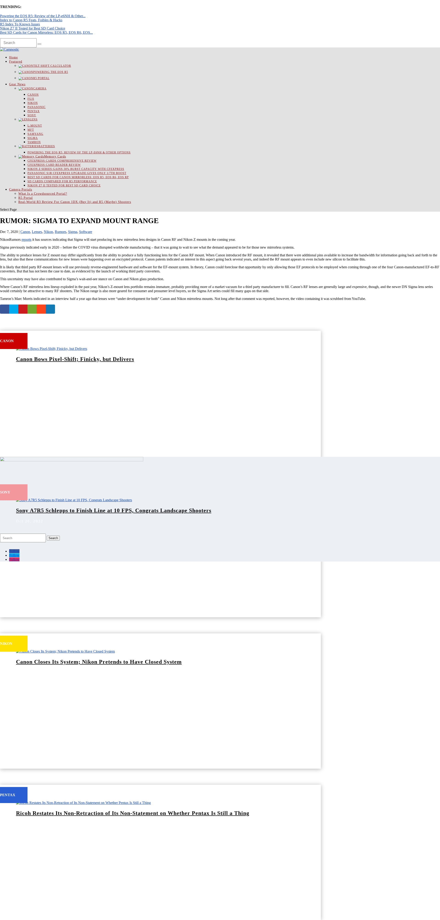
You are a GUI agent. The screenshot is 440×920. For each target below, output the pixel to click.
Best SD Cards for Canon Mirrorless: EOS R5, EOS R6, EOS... (46, 32)
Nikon (33, 103)
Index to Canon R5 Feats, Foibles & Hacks (31, 20)
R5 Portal (41, 78)
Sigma (33, 138)
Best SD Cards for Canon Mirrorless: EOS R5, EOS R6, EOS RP (78, 177)
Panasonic (37, 107)
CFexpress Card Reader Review (54, 164)
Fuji (31, 98)
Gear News (17, 84)
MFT (31, 129)
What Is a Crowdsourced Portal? (42, 193)
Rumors (60, 232)
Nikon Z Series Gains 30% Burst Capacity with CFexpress (76, 169)
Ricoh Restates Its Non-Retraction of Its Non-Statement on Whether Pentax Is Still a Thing (132, 813)
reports (26, 239)
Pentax (34, 111)
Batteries (46, 146)
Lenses (37, 232)
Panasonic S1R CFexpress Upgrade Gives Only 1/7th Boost (77, 173)
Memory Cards (55, 156)
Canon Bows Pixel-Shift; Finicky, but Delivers (75, 359)
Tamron (34, 142)
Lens (34, 119)
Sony (32, 115)
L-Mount (35, 125)
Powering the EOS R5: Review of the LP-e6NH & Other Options (79, 152)
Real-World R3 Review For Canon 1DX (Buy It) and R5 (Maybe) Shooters (74, 202)
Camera (40, 88)
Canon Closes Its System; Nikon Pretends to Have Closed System (99, 662)
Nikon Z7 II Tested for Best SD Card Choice (32, 28)
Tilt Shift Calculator (52, 65)
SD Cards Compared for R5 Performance (62, 181)
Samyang (35, 134)
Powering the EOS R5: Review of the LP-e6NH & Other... (42, 16)
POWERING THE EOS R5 (50, 72)
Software (85, 232)
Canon (33, 94)
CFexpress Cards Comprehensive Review (62, 160)
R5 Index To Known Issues (20, 24)
